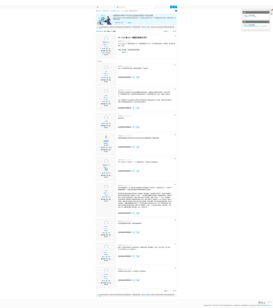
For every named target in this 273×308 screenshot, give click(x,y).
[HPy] (106, 246)
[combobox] (135, 7)
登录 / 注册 (173, 7)
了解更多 (129, 22)
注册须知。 (269, 305)
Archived (124, 49)
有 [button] (133, 77)
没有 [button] (138, 77)
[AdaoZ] (106, 91)
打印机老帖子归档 (115, 11)
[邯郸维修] (106, 137)
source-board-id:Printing (133, 49)
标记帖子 (106, 54)
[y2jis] (106, 67)
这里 (146, 27)
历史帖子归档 (105, 11)
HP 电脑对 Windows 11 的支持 (250, 16)
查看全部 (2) (124, 52)
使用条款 (264, 305)
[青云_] (106, 222)
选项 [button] (176, 10)
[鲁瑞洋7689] (106, 38)
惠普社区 (98, 11)
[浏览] (97, 7)
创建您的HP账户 (119, 23)
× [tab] (268, 10)
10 (102, 282)
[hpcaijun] (106, 270)
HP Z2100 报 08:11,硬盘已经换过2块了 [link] (129, 11)
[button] (175, 36)
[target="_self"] (106, 117)
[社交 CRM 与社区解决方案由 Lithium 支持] (261, 302)
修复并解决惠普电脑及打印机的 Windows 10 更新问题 (255, 26)
